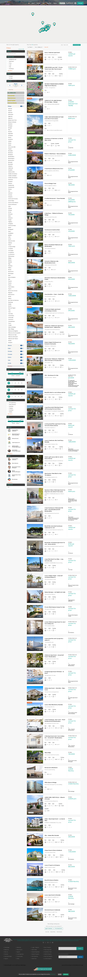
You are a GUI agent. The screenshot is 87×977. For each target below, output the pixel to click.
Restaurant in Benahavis (51, 767)
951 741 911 (70, 3)
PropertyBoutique (21, 965)
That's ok (66, 974)
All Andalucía (12, 92)
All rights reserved (11, 965)
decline (59, 974)
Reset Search (59, 931)
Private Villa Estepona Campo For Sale (55, 607)
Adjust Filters (53, 931)
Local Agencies (20, 954)
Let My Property (48, 958)
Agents (18, 951)
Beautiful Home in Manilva (51, 880)
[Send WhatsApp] (62, 3)
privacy (63, 965)
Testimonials (20, 956)
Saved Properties (35, 951)
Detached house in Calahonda (52, 910)
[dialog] (43, 974)
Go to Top (47, 931)
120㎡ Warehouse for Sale (51, 375)
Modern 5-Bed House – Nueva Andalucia (55, 153)
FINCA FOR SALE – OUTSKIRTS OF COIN (55, 592)
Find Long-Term (47, 949)
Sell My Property (48, 954)
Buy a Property (47, 947)
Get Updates (49, 928)
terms (67, 965)
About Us (6, 949)
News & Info (19, 949)
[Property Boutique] (8, 4)
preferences (52, 974)
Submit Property (35, 954)
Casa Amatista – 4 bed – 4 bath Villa (54, 294)
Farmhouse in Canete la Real (52, 229)
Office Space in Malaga (50, 782)
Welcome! (19, 947)
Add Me (80, 957)
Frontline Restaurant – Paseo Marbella (55, 198)
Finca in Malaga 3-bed (50, 183)
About (33, 3)
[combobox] (66, 45)
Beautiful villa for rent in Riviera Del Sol (55, 392)
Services (38, 3)
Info (43, 3)
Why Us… (6, 951)
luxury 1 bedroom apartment (52, 52)
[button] (32, 14)
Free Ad (80, 3)
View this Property (35, 60)
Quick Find (34, 958)
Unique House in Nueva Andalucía (53, 850)
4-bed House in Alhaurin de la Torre (54, 168)
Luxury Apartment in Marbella (52, 895)
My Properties (35, 956)
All (8, 383)
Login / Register (35, 947)
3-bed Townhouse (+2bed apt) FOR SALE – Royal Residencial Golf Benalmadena (54, 509)
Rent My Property (48, 956)
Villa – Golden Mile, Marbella (52, 835)
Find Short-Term (48, 951)
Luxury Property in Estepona (52, 865)
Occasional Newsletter (63, 954)
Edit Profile (34, 949)
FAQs (18, 958)
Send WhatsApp (8, 956)
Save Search (77, 44)
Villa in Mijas (48, 752)
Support (55, 3)
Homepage (6, 947)
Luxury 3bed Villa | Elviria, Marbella (54, 704)
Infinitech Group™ (79, 965)
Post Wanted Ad (58, 928)
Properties (49, 3)
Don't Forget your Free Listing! (44, 969)
